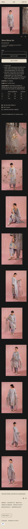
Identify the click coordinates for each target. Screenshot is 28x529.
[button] (10, 20)
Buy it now (14, 60)
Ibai (6, 520)
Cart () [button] (24, 2)
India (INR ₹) (5, 515)
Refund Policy (5, 507)
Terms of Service (6, 505)
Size (2, 50)
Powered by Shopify (13, 520)
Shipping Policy (16, 507)
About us (19, 502)
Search (3, 502)
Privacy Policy (17, 505)
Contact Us (11, 502)
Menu (3, 2)
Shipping (11, 45)
